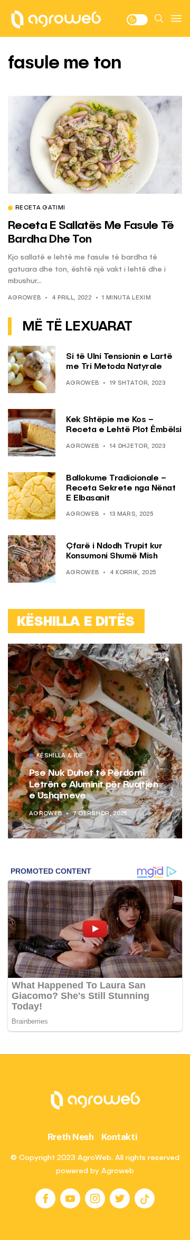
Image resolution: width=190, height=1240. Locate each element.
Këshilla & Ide (59, 756)
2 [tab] (160, 659)
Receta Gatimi (40, 208)
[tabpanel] (95, 741)
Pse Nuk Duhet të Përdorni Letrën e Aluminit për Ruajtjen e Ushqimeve (93, 784)
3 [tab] (167, 659)
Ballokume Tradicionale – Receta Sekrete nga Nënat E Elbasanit (120, 488)
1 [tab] (154, 659)
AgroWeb (24, 298)
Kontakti (119, 1137)
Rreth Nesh (71, 1137)
